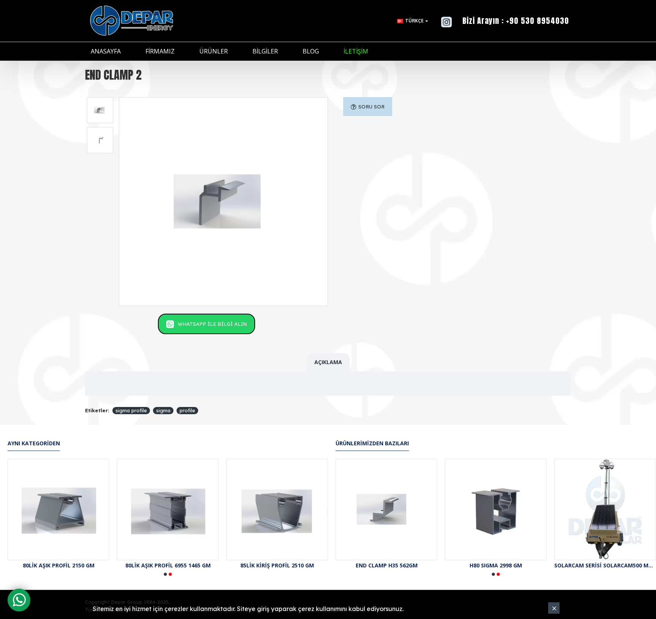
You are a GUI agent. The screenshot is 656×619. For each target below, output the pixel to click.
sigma (163, 410)
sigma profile (131, 410)
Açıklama (328, 362)
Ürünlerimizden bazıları (372, 443)
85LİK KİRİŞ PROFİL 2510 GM (292, 565)
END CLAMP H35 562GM (387, 565)
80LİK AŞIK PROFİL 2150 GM (73, 565)
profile (187, 410)
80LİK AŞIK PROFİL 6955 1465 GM (183, 565)
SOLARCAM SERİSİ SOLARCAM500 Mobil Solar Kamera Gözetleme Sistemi (605, 565)
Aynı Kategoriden (34, 443)
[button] (165, 574)
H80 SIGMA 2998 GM (496, 565)
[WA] (19, 600)
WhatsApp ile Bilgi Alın (212, 324)
